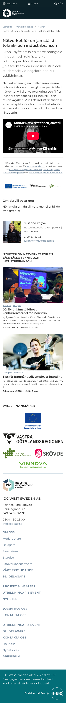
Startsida (7, 26)
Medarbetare (12, 538)
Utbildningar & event (22, 592)
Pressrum (11, 656)
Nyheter (10, 599)
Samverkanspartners (17, 564)
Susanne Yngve (35, 223)
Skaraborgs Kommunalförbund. (45, 172)
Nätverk (42, 26)
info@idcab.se (12, 523)
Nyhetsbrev (11, 650)
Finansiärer (10, 551)
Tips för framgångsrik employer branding (33, 352)
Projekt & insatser (19, 586)
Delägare (7, 372)
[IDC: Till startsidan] (13, 13)
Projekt (17, 305)
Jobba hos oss (15, 608)
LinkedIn (9, 643)
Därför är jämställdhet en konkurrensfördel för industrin (33, 285)
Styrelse (8, 557)
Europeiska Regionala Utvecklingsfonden (31, 169)
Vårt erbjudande (24, 26)
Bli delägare (14, 576)
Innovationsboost (36, 166)
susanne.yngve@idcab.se (39, 240)
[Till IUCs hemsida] (44, 693)
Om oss (9, 532)
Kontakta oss (14, 615)
